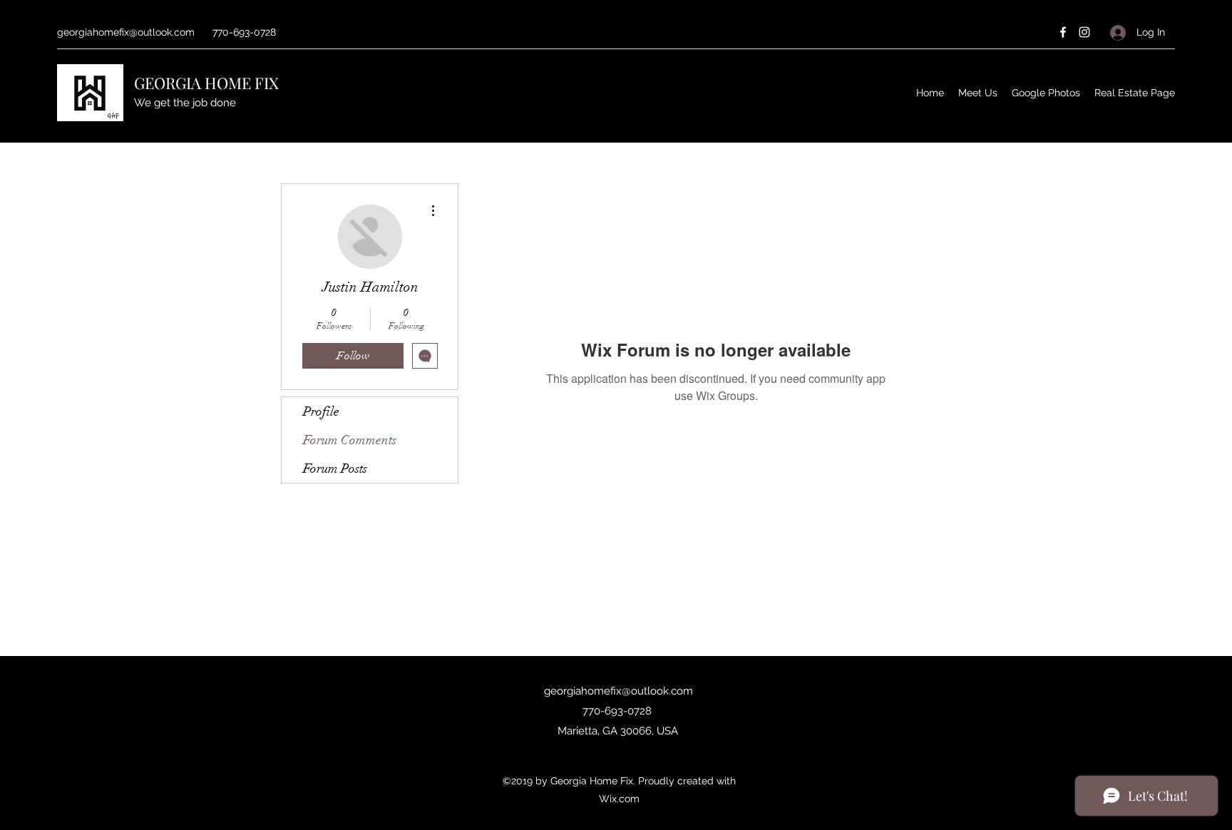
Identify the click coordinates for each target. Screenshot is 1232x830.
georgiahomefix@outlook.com (126, 32)
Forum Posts (335, 468)
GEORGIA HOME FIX (206, 82)
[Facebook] (1063, 32)
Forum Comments (349, 440)
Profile (321, 411)
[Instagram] (1084, 32)
